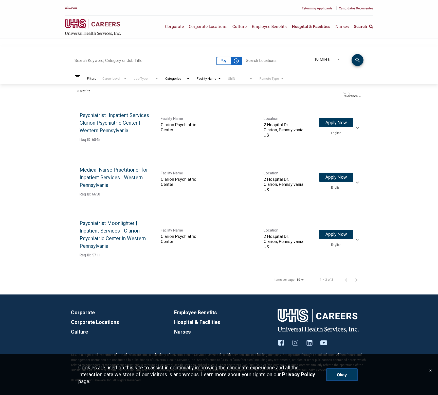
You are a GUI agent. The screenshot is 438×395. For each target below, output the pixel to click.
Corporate (174, 26)
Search (361, 26)
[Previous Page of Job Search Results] (346, 280)
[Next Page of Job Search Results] (356, 280)
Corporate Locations (208, 26)
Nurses (342, 26)
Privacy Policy (298, 374)
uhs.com (71, 7)
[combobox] (137, 60)
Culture (239, 26)
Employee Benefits (269, 26)
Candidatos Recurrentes (356, 8)
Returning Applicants (317, 8)
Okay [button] (342, 374)
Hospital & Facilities (311, 26)
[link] (219, 127)
